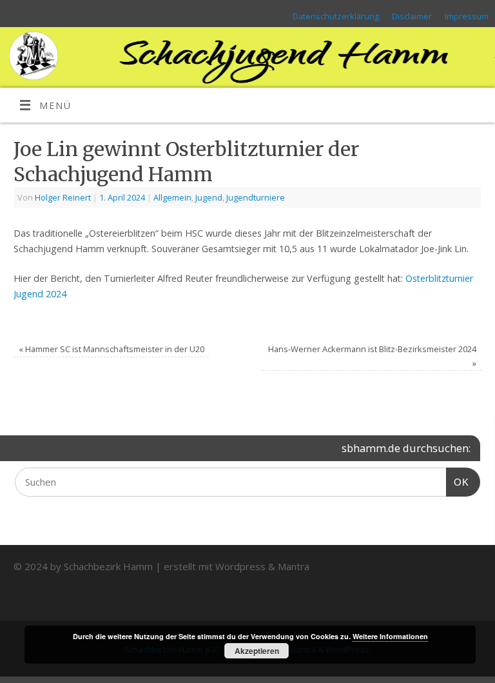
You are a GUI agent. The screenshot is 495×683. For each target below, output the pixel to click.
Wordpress (240, 566)
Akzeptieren (257, 651)
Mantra (293, 566)
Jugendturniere (255, 197)
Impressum (467, 16)
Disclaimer (412, 16)
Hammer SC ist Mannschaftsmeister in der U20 (111, 349)
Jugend (208, 197)
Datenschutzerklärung (336, 16)
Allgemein (172, 197)
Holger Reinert (63, 197)
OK (457, 482)
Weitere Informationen (390, 636)
